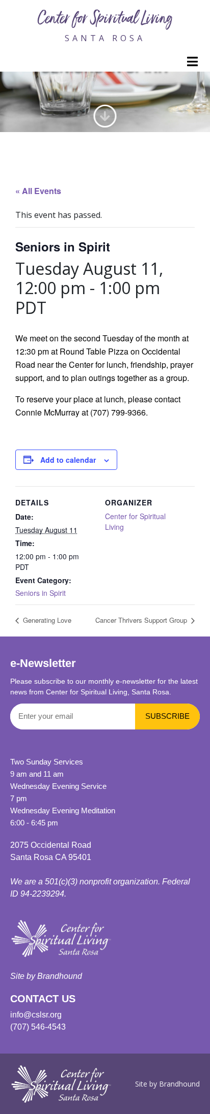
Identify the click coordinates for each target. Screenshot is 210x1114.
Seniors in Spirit (40, 593)
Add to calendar (68, 460)
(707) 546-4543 (38, 1027)
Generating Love (46, 620)
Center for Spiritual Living (105, 20)
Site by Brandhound (46, 976)
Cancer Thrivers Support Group (142, 620)
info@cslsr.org (36, 1014)
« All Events (38, 191)
